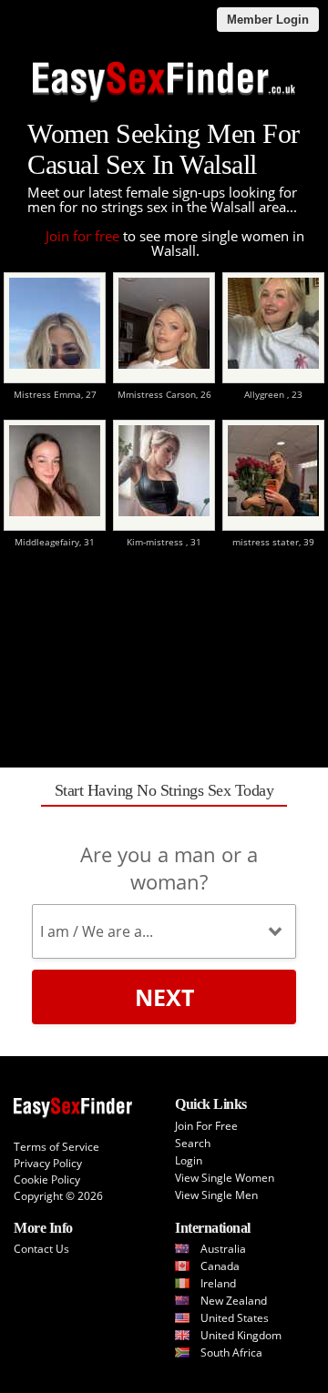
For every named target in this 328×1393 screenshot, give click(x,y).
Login (188, 1160)
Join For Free (206, 1126)
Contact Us (41, 1248)
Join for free (82, 236)
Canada (220, 1266)
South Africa (231, 1352)
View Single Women (224, 1177)
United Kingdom (241, 1335)
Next (164, 996)
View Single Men (216, 1195)
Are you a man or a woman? (169, 867)
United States (234, 1318)
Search (192, 1143)
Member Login (268, 19)
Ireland (218, 1283)
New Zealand (233, 1300)
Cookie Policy (47, 1179)
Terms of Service (56, 1146)
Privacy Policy (48, 1163)
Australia (223, 1248)
